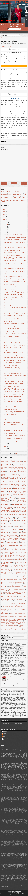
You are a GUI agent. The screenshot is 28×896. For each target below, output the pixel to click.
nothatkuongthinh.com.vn (14, 622)
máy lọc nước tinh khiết (22, 858)
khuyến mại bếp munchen (12, 582)
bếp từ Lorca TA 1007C (15, 818)
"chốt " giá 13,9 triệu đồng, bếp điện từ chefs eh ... (14, 234)
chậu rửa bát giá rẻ (7, 562)
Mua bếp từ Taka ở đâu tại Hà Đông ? (11, 433)
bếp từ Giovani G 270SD (20, 523)
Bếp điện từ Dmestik (6, 477)
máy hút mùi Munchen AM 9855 (7, 602)
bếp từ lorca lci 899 (4, 777)
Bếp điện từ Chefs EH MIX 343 (12, 467)
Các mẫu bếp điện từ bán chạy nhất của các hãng (10, 643)
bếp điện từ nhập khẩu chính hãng (17, 715)
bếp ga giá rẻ (17, 711)
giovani (21, 579)
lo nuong (14, 705)
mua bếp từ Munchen (18, 616)
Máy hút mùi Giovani (11, 596)
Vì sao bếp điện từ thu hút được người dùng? (13, 328)
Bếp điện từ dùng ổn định (9, 41)
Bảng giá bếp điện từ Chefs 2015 (18, 460)
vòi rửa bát (19, 628)
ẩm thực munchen (9, 716)
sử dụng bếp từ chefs (16, 623)
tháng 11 (6, 222)
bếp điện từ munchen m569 (14, 491)
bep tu (22, 704)
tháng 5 (5, 232)
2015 (4, 219)
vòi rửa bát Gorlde (8, 629)
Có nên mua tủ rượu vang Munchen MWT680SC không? (11, 672)
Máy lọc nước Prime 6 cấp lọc (11, 607)
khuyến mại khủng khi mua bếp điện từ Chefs (10, 835)
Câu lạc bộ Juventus (21, 197)
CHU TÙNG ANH (12, 704)
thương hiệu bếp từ (19, 626)
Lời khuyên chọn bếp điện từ (9, 289)
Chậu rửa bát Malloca (23, 798)
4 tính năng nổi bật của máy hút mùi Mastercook (14, 325)
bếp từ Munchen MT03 (13, 786)
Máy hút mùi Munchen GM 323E (7, 605)
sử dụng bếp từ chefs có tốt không (11, 843)
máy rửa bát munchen (16, 695)
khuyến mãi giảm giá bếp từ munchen (15, 586)
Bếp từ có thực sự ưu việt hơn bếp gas (12, 422)
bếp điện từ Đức (7, 478)
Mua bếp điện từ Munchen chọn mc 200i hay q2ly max (15, 307)
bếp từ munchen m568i (13, 543)
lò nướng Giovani (21, 589)
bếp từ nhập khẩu (17, 750)
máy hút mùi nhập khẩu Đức (19, 606)
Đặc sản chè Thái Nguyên (16, 866)
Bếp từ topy (17, 200)
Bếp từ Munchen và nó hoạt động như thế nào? (13, 424)
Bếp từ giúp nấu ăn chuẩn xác (10, 414)
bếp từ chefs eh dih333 (23, 776)
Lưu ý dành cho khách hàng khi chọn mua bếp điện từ (15, 237)
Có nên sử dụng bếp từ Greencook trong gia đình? (14, 391)
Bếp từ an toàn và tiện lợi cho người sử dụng (13, 399)
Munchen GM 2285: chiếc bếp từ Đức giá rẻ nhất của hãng (12, 664)
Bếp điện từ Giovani (21, 756)
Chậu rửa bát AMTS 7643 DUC (7, 555)
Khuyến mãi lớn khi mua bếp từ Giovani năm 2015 (10, 651)
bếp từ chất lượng (10, 498)
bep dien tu (11, 869)
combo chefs (21, 575)
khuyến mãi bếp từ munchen (6, 583)
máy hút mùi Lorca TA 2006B (8, 599)
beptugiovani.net (21, 462)
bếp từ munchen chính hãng (17, 865)
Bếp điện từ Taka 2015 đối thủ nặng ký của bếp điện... (15, 345)
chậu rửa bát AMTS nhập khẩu (17, 558)
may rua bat (5, 705)
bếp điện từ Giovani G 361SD (21, 787)
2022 (4, 207)
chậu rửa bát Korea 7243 (12, 566)
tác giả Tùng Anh (21, 625)
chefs (21, 573)
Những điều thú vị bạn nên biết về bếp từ (12, 373)
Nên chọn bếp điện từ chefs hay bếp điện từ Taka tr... (15, 394)
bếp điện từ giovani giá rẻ (9, 696)
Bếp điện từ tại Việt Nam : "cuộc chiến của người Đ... (14, 262)
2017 (4, 216)
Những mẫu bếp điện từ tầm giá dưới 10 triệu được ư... (15, 287)
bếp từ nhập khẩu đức (10, 546)
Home (2, 37)
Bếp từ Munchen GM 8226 (13, 539)
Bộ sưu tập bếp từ (7, 329)
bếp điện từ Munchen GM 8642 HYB (7, 775)
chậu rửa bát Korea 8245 (17, 829)
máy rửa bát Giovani (20, 609)
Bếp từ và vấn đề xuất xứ (9, 412)
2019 (4, 212)
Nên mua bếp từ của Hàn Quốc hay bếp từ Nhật (14, 326)
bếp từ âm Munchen (9, 821)
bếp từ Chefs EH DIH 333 (22, 501)
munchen (24, 616)
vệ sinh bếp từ (13, 628)
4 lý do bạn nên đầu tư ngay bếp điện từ (12, 250)
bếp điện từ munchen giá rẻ (18, 487)
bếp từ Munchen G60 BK (16, 774)
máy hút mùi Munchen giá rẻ (19, 603)
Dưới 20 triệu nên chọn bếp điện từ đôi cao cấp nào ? (15, 268)
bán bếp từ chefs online (14, 697)
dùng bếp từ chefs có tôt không (12, 576)
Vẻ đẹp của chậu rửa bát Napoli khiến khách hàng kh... (15, 286)
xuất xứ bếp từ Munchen (20, 845)
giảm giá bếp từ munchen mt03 (14, 579)
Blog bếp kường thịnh (5, 197)
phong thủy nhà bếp (24, 854)
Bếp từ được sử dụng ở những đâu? (11, 386)
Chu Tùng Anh (6, 704)
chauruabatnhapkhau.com (6, 550)
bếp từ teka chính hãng (13, 699)
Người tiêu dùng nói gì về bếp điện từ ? (12, 291)
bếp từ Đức (16, 520)
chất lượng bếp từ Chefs (17, 802)
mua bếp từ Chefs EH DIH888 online (7, 616)
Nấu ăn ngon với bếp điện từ (9, 284)
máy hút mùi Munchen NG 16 (20, 605)
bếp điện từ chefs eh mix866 (21, 475)
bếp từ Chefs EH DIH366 (20, 507)
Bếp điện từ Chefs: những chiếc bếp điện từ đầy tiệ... (14, 257)
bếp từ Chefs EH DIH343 (11, 507)
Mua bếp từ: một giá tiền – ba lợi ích (11, 379)
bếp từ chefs (5, 500)
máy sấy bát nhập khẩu (8, 708)
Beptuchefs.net (12, 891)
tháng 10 (6, 224)
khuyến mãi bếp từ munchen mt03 (18, 832)
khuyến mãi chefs (21, 753)
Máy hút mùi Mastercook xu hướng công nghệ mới (14, 296)
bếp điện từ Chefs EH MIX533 (12, 474)
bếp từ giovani (7, 703)
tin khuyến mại (6, 693)
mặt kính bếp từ (11, 841)
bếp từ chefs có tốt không (12, 501)
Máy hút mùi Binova (10, 593)
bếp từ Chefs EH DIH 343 (7, 503)
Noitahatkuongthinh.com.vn (6, 619)
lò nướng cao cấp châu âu (11, 875)
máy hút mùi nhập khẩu (16, 878)
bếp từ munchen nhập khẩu (11, 545)
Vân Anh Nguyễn (6, 738)
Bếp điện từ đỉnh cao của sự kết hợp (11, 318)
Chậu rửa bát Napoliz (18, 569)
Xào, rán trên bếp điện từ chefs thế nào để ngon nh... (15, 428)
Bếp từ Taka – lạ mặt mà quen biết (11, 441)
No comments (23, 43)
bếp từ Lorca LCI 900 (9, 818)
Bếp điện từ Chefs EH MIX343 (15, 809)
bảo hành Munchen (21, 813)
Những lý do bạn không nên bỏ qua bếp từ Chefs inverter (11, 647)
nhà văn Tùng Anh (22, 617)
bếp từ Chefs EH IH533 (13, 514)
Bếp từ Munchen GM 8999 (12, 541)
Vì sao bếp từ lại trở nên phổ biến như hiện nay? (14, 381)
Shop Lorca (23, 196)
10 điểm (2, 863)
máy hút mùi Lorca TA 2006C (20, 599)
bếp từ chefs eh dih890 (23, 800)
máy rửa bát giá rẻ (10, 609)
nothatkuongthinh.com (4, 622)
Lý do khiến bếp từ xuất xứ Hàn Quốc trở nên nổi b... (14, 389)
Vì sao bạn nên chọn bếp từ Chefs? (7, 668)
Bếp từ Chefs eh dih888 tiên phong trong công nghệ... (15, 407)
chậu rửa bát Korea (6, 565)
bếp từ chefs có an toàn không (8, 819)
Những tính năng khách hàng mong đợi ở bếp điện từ (15, 278)
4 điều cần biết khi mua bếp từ (10, 388)
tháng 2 (5, 446)
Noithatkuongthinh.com (19, 619)
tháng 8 (5, 227)
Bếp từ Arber (13, 197)
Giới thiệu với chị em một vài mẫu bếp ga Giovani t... (14, 360)
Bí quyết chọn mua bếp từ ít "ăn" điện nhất (12, 403)
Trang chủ (14, 183)
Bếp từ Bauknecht (19, 194)
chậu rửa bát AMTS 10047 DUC (20, 553)
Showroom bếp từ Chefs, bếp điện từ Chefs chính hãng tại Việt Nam (13, 713)
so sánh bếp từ (7, 623)
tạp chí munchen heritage (6, 844)
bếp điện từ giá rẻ (15, 478)
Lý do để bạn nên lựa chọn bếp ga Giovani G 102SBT (15, 354)
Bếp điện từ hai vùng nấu (9, 244)
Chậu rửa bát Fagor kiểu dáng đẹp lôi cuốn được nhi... (15, 301)
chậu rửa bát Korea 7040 (18, 565)
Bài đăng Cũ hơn (24, 184)
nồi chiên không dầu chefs (20, 842)
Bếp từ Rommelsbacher (19, 546)
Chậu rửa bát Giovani (18, 562)
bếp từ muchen (7, 529)
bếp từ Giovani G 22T (15, 785)
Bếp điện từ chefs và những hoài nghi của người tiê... (15, 411)
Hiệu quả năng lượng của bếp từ (10, 409)
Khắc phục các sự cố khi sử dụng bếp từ (12, 367)
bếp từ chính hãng (12, 518)
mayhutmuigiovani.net (13, 614)
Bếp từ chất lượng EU (6, 725)
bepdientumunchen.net (5, 697)
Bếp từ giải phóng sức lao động (10, 371)
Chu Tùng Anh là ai (7, 575)
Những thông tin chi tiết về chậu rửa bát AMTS (13, 401)
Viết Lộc (4, 739)
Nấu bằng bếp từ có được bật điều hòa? (12, 336)
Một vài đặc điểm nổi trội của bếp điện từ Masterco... (14, 384)
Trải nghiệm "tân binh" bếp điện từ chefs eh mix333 (14, 420)
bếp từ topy (6, 548)
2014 (4, 449)
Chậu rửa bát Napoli (9, 569)
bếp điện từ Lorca (12, 484)
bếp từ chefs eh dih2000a (17, 503)
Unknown (5, 731)
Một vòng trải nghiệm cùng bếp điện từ (12, 312)
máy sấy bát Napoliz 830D (16, 612)
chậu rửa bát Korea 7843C (22, 566)
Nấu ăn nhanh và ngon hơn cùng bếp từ (12, 349)
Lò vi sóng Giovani (7, 592)
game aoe (11, 703)
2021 (4, 209)
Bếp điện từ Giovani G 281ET (13, 481)
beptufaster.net (17, 196)
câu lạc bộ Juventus (19, 698)
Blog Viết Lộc (18, 191)
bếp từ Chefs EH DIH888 (12, 511)
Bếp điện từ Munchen (14, 24)
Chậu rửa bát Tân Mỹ (17, 572)
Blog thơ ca (10, 196)
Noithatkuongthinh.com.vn (9, 621)
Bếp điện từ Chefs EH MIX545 (11, 475)
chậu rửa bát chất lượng (18, 559)
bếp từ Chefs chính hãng (17, 500)
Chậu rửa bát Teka (9, 812)
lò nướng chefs (8, 589)
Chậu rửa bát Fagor (9, 798)
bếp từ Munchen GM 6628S (5, 786)
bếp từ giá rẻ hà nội (7, 700)
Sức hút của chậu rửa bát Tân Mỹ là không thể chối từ (15, 313)
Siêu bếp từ (6, 350)
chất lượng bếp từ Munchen (14, 552)
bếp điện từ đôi (11, 824)
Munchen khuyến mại (6, 617)
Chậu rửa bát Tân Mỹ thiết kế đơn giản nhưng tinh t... (15, 323)
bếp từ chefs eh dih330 (14, 505)
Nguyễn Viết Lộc (6, 893)
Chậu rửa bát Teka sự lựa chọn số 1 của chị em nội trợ (15, 260)
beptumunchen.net (18, 464)
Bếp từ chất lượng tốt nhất (19, 723)
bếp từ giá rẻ (23, 748)
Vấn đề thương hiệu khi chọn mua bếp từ (12, 396)
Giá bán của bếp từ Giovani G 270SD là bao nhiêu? (10, 660)
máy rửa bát (21, 607)
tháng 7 (5, 229)
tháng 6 (5, 231)
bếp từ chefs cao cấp (4, 695)
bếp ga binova (10, 695)
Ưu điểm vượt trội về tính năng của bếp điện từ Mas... (15, 358)
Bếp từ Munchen (5, 24)
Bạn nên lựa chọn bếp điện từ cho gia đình (12, 331)
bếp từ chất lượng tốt (21, 498)
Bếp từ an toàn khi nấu (8, 404)
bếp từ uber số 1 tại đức (9, 865)
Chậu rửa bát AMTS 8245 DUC (7, 556)
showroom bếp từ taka (22, 708)
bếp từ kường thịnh (23, 700)
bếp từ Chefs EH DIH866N (7, 774)
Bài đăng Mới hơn (3, 184)
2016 (4, 217)
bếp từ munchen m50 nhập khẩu (19, 820)
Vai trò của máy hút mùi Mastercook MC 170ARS (14, 252)
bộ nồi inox (16, 549)
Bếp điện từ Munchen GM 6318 (19, 488)
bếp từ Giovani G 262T (8, 523)
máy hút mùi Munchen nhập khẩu (8, 606)
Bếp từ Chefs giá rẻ (14, 710)
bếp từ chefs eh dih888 (11, 698)
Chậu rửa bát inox (11, 563)
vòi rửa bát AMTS (5, 807)
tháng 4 (5, 443)
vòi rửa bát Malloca (22, 629)
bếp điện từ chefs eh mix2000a (10, 468)
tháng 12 (6, 221)
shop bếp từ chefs (16, 198)
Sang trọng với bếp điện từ (9, 266)
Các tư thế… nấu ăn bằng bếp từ (10, 365)
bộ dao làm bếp (13, 548)
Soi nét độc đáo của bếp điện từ (10, 236)
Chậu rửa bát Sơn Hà (8, 572)
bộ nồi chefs (21, 824)
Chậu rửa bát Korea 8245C (7, 811)
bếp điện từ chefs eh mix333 (12, 471)
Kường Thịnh (3, 855)
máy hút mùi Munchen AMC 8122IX (7, 603)
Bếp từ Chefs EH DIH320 (19, 763)
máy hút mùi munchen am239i (20, 602)
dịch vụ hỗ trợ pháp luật (16, 714)
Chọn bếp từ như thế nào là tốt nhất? (11, 363)
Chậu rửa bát (12, 200)
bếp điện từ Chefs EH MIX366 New (14, 801)
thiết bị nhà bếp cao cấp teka (5, 694)
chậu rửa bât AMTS (16, 573)
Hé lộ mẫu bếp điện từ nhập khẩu (11, 274)
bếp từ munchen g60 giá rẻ (14, 532)
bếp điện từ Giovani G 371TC (15, 482)
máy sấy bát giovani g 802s (8, 797)
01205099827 (3, 460)
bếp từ (17, 497)
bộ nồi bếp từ (20, 548)
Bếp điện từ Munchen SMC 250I (19, 494)
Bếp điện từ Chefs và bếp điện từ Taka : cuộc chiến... (15, 248)
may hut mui (10, 705)
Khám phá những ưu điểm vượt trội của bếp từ (13, 383)
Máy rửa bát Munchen (11, 799)
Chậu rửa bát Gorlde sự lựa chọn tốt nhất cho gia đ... (15, 375)
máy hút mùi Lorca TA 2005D (13, 789)
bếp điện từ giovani (12, 693)
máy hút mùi (15, 592)
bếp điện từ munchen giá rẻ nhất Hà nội (10, 712)
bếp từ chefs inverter (19, 517)
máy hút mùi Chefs (5, 595)
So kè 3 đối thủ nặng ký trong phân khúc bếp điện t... (15, 292)
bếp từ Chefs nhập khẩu (8, 800)
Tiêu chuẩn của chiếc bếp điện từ (10, 299)
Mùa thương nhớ (20, 893)
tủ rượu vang (6, 628)
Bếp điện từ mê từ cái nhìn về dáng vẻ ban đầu (13, 297)
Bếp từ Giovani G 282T (16, 525)
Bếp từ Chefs (24, 24)
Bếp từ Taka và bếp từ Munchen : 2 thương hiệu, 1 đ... (15, 352)
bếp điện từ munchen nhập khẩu (15, 492)
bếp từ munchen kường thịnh (14, 707)
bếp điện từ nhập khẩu (5, 495)
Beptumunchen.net (18, 891)
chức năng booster (15, 575)
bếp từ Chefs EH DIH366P (17, 508)
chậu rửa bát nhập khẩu (19, 752)
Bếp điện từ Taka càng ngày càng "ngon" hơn (13, 276)
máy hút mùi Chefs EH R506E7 (17, 595)
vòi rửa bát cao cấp (22, 694)
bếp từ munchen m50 (15, 780)
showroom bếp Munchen (6, 198)
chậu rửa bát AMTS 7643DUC (20, 555)
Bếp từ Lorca (10, 769)
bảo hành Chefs (12, 461)
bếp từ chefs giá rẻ (9, 517)
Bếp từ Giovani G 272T (5, 525)
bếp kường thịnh (6, 862)
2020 (4, 211)
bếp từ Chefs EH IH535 (22, 514)
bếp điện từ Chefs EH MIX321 (9, 470)
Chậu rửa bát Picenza (21, 811)
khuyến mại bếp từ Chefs (21, 582)
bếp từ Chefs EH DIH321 (17, 504)
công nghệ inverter (22, 830)
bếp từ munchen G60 (17, 531)
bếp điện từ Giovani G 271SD (20, 767)
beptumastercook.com (6, 464)
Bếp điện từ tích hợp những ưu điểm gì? (12, 320)
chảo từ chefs (22, 549)
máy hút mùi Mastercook (6, 600)
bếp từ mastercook (7, 699)
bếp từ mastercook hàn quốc (6, 710)
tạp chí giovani (16, 858)
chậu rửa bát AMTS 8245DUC (20, 556)
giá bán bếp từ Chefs (22, 576)
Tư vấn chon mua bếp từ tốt (7, 723)
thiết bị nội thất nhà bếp (9, 855)
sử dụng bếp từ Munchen (13, 625)
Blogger (16, 453)
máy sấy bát (11, 610)
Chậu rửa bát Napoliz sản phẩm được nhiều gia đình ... (15, 242)
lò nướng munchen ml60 (13, 590)
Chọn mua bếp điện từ (8, 305)
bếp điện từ (24, 58)
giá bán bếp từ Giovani (22, 831)
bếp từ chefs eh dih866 (15, 510)
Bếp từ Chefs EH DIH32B (7, 808)
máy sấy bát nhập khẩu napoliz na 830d (17, 613)
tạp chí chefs (18, 854)
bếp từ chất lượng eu (4, 691)
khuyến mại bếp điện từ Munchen (13, 834)
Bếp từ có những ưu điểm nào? (10, 355)
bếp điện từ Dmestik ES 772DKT (17, 477)
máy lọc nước (23, 840)
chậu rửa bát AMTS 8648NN (6, 558)
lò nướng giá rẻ (15, 589)
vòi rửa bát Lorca (15, 629)
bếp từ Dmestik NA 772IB (6, 520)
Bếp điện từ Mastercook (18, 485)
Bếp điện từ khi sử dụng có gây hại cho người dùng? (14, 245)
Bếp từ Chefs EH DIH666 (22, 761)
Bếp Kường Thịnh (11, 194)
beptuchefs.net (12, 462)
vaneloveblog (16, 696)
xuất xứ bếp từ (13, 845)
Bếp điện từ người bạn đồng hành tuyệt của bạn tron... (15, 270)
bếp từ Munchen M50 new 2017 (12, 542)
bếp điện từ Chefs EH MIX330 (18, 768)
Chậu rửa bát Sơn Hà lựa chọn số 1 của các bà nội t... (15, 357)
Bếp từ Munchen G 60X (6, 531)
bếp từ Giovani (13, 522)
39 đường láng (9, 460)
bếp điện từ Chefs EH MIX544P (11, 787)
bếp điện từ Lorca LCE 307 (21, 484)
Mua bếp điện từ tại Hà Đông (10, 258)
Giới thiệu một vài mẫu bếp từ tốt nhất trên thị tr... (14, 347)
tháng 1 (5, 448)
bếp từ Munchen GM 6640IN (12, 538)
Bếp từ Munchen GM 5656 (12, 535)
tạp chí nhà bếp (18, 691)
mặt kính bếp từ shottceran (15, 700)
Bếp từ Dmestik (22, 518)
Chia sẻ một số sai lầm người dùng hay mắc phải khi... (15, 279)
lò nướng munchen (19, 795)
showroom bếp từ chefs (14, 694)
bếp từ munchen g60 (13, 854)
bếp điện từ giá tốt (15, 708)
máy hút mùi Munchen (19, 600)
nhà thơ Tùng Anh (14, 617)
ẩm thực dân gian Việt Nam (20, 693)
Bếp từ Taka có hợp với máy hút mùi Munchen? (13, 438)
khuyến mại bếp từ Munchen (18, 583)
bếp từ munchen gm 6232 (14, 536)
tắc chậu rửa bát (12, 626)
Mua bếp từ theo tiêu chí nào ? (10, 406)
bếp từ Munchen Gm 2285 (11, 533)
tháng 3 (5, 444)
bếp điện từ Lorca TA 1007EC (6, 485)
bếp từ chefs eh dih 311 (17, 855)
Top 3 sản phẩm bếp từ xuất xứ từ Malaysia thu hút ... (15, 393)
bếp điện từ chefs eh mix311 (22, 468)
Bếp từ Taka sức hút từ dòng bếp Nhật (11, 440)
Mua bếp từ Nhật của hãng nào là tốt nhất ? (13, 362)
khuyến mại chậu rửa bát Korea (16, 585)
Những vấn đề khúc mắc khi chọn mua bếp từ (13, 416)
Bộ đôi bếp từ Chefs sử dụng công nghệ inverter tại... (15, 247)
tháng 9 (5, 226)
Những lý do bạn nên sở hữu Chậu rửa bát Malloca (14, 341)
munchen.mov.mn (19, 705)
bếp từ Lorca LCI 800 (8, 526)
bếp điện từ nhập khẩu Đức (17, 495)
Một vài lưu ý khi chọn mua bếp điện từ (12, 255)
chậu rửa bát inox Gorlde (21, 563)
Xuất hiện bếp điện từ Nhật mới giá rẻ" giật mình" (14, 253)
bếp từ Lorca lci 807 (17, 526)
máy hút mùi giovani (16, 703)
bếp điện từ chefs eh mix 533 (12, 823)
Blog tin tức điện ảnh (19, 193)
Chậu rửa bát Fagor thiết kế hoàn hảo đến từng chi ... (15, 294)
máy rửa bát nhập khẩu (8, 715)
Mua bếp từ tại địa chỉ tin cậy (10, 398)
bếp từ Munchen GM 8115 (22, 765)
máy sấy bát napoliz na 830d (15, 784)
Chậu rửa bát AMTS (8, 553)
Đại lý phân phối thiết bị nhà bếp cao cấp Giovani (12, 702)
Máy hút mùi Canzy (20, 593)
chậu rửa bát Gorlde (6, 789)
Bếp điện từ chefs (14, 26)
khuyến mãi (25, 775)
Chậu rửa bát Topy (7, 573)
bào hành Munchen (19, 461)
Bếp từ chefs (4, 191)
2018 (4, 214)
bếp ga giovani (11, 497)
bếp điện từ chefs (11, 191)
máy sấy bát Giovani (19, 610)
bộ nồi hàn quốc (8, 549)
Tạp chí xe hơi (11, 193)
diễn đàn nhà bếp (23, 695)
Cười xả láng (6, 200)
